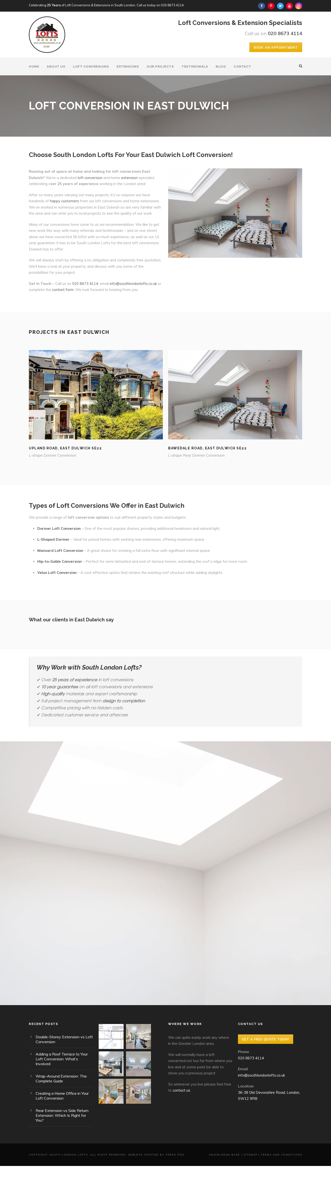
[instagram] (298, 6)
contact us (181, 1090)
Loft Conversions (91, 66)
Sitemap (250, 1154)
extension (129, 177)
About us (56, 66)
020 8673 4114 (172, 5)
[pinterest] (271, 6)
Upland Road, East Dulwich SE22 (65, 448)
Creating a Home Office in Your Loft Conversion (62, 1096)
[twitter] (280, 6)
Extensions (128, 66)
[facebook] (261, 6)
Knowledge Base (224, 1154)
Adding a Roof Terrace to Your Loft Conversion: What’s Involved (62, 1059)
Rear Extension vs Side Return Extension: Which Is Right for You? (62, 1115)
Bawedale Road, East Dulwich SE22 (207, 448)
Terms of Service (227, 943)
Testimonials (194, 66)
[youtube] (289, 6)
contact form (63, 289)
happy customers (64, 201)
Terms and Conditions (281, 1154)
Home (34, 66)
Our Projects (160, 66)
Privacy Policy (192, 943)
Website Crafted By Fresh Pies (156, 1154)
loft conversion (90, 177)
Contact (242, 66)
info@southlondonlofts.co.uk (133, 283)
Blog (221, 66)
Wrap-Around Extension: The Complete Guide (61, 1078)
